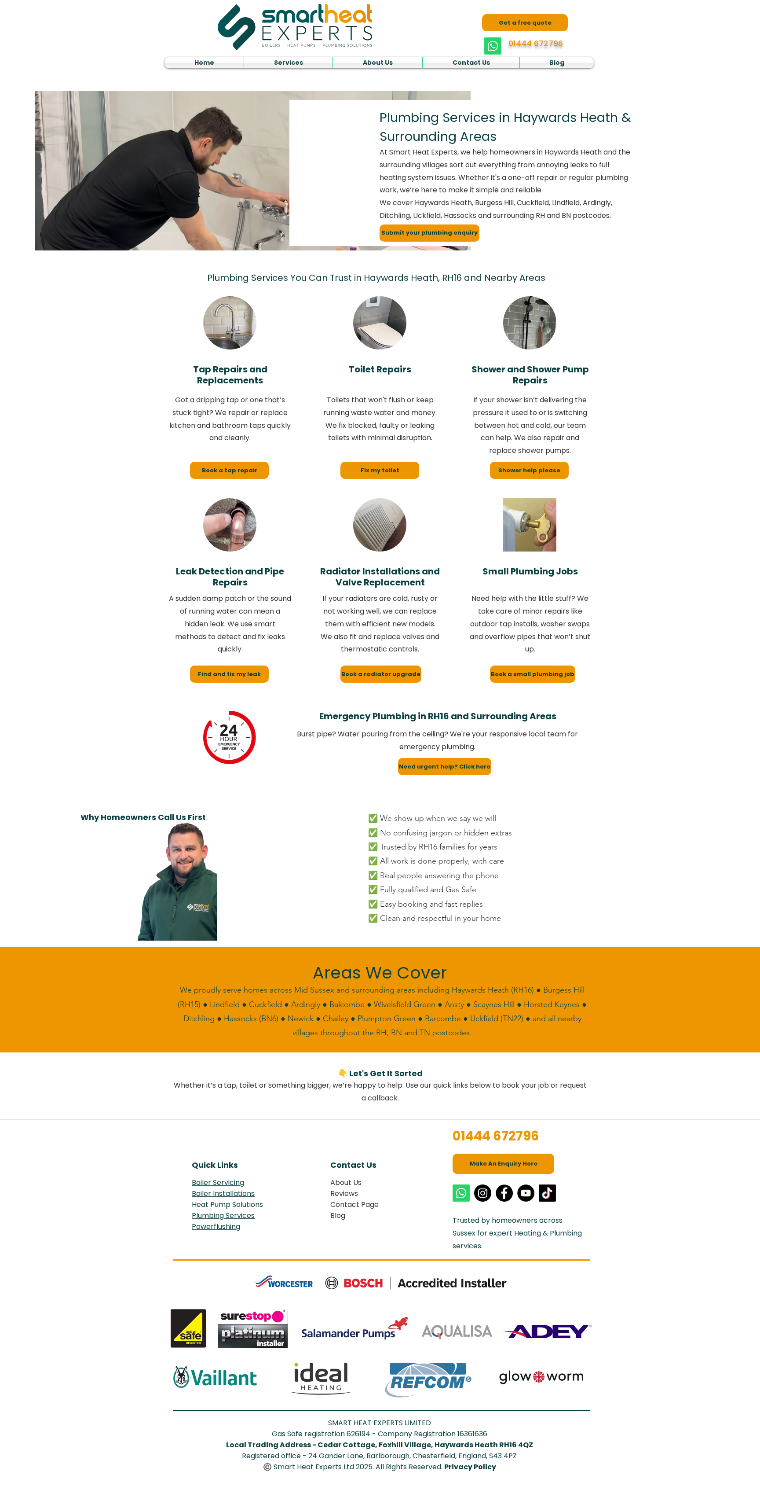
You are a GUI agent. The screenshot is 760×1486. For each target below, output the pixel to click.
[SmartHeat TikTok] (547, 1193)
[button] (288, 62)
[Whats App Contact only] (492, 46)
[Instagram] (482, 1193)
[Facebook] (504, 1193)
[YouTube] (525, 1193)
